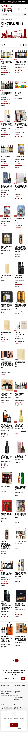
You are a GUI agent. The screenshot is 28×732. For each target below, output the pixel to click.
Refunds (16, 699)
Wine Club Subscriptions (18, 692)
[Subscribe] (23, 678)
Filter (5, 45)
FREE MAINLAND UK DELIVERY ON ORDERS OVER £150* (14, 2)
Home (3, 19)
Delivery (16, 695)
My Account (17, 689)
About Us (3, 689)
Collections (9, 19)
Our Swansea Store (6, 691)
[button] (4, 72)
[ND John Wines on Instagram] (15, 708)
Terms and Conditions (7, 696)
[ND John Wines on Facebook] (17, 708)
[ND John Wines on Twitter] (20, 708)
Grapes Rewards (18, 697)
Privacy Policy (5, 693)
